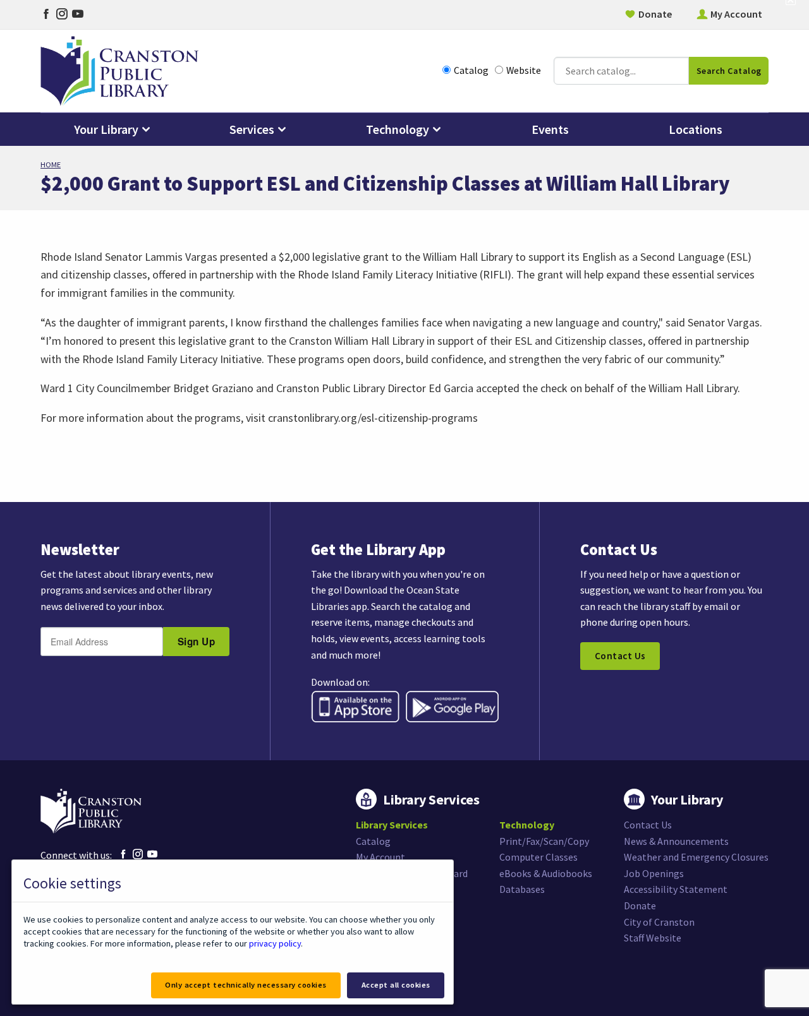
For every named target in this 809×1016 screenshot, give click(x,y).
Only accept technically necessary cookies (246, 984)
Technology (397, 129)
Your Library (106, 129)
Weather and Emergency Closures (696, 857)
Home (50, 164)
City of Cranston (659, 922)
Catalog (471, 70)
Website (523, 70)
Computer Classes (538, 857)
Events (550, 129)
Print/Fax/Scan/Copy (544, 841)
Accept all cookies (396, 984)
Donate (655, 14)
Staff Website (652, 937)
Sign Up (197, 641)
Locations (695, 129)
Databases (522, 889)
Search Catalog (729, 70)
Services (251, 129)
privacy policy (275, 943)
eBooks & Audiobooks (545, 873)
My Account (736, 14)
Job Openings (654, 873)
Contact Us (620, 656)
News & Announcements (676, 841)
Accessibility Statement (675, 889)
